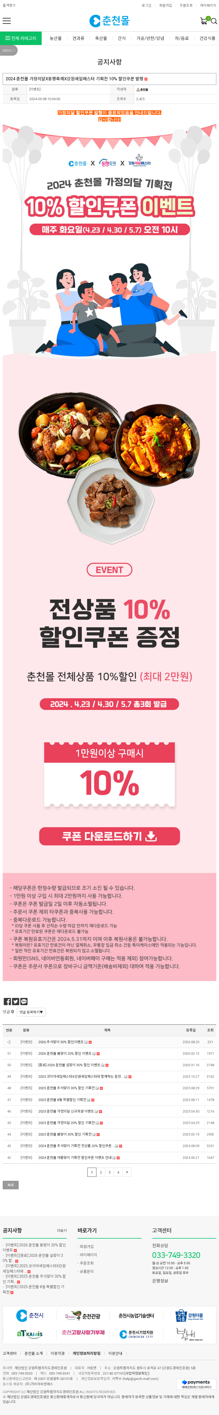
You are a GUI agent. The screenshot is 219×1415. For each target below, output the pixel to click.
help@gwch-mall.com (140, 1379)
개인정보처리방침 (86, 1353)
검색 (214, 21)
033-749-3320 (176, 1255)
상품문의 (87, 1271)
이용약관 (58, 1353)
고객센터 (161, 1230)
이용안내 (115, 1353)
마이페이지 (208, 5)
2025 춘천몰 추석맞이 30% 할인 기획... (34, 1279)
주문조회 (186, 5)
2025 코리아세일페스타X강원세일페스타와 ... (34, 1268)
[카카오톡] (24, 1001)
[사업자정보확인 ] (136, 1373)
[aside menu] (7, 21)
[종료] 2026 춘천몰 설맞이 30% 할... (33, 1258)
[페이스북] (7, 1001)
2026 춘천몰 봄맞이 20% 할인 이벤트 (34, 1248)
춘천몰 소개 (34, 1353)
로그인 (146, 5)
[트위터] (15, 1001)
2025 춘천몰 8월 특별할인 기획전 (33, 1289)
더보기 (62, 1231)
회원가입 (165, 5)
